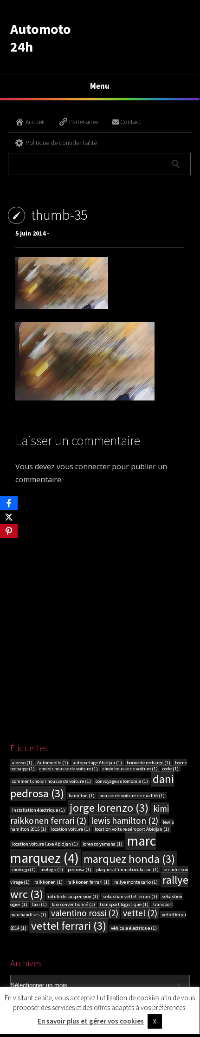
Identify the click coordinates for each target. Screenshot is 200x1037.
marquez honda (129, 859)
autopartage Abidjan (97, 763)
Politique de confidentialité (61, 142)
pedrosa (79, 869)
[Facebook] (9, 503)
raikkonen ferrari (88, 882)
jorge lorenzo (109, 808)
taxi (39, 904)
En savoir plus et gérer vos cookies (91, 1021)
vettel (140, 913)
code (170, 769)
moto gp (24, 869)
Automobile (52, 763)
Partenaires (83, 122)
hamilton (82, 796)
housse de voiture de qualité (132, 796)
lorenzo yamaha (103, 844)
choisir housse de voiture (68, 769)
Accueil (35, 122)
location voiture (70, 829)
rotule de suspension (73, 896)
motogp (51, 869)
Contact (130, 122)
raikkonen (48, 882)
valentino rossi (84, 913)
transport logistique (124, 904)
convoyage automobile (122, 781)
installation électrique (38, 810)
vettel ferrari (68, 926)
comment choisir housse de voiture (51, 781)
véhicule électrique (134, 928)
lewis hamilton (124, 820)
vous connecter (83, 466)
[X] (9, 517)
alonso (22, 763)
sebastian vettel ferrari (130, 896)
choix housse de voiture (130, 769)
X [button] (154, 1021)
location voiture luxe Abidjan (45, 844)
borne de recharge (148, 763)
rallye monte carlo (136, 882)
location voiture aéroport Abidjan (132, 829)
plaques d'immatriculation (127, 869)
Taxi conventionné (73, 904)
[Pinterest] (9, 531)
